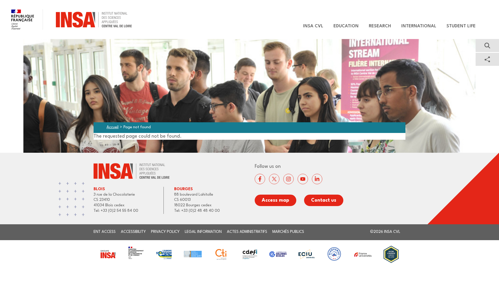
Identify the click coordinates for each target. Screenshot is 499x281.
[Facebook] (260, 179)
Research (380, 26)
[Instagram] (288, 179)
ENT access (105, 232)
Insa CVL (313, 26)
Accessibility (133, 232)
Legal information (203, 232)
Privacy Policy (165, 232)
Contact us (323, 200)
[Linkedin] (317, 179)
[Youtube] (303, 179)
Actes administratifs (247, 232)
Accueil (113, 127)
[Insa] (66, 19)
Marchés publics (288, 232)
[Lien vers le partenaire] (108, 254)
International (418, 26)
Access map (275, 200)
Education (346, 26)
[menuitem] (310, 26)
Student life (461, 26)
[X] (274, 179)
